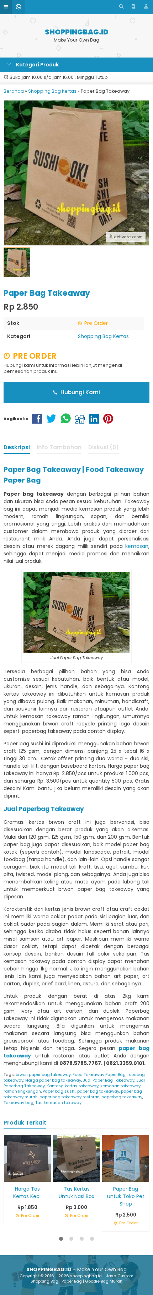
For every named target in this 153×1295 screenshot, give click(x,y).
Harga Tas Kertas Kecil (27, 1192)
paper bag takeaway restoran (69, 1097)
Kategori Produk (37, 64)
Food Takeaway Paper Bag (99, 1074)
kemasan (136, 546)
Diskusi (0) (103, 447)
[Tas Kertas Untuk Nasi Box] (76, 1157)
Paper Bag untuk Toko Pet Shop (125, 1196)
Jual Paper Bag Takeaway (108, 1080)
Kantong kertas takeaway (73, 1086)
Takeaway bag (18, 1102)
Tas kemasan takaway (58, 1102)
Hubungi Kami (79, 392)
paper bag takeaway (98, 1091)
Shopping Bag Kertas (103, 336)
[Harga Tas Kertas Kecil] (27, 1157)
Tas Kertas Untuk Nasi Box (76, 1192)
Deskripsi (17, 447)
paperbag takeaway (121, 1097)
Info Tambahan (59, 447)
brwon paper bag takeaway (43, 1074)
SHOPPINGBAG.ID (77, 32)
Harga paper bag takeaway (53, 1080)
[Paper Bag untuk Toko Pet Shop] (125, 1157)
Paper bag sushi (59, 1091)
